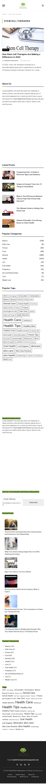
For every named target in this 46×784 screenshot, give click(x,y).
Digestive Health (8, 308)
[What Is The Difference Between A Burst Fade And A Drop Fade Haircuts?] (8, 199)
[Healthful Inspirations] (23, 5)
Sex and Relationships (10, 273)
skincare (35, 346)
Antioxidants (34, 296)
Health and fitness (8, 315)
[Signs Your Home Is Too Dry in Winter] (11, 564)
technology (21, 356)
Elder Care (6, 244)
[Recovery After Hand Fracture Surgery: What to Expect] (11, 581)
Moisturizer (28, 338)
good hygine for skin (10, 311)
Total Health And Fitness (22, 99)
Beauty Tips (28, 299)
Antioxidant (23, 296)
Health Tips (12, 326)
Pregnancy (6, 269)
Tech (4, 276)
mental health (17, 338)
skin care (8, 350)
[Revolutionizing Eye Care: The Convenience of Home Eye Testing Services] (11, 601)
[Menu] (3, 5)
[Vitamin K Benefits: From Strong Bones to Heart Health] (8, 223)
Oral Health (6, 266)
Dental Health (23, 304)
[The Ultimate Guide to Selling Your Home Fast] (8, 211)
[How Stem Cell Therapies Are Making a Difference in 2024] (23, 39)
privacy (8, 503)
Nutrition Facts (30, 342)
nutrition (20, 342)
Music (37, 338)
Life (3, 262)
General (6, 190)
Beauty (4, 241)
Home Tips (33, 335)
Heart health (7, 335)
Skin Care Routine (23, 351)
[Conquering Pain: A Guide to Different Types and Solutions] (8, 175)
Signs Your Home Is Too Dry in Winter (18, 572)
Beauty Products (17, 299)
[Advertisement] (23, 135)
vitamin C (31, 356)
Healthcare (27, 320)
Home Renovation (20, 335)
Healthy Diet (29, 326)
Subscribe (33, 502)
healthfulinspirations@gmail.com (25, 760)
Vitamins (39, 356)
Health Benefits (23, 315)
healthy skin (35, 331)
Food (4, 251)
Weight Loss (6, 280)
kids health (6, 338)
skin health (9, 355)
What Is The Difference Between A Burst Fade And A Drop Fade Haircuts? (29, 198)
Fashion (17, 308)
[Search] (42, 5)
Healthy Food (9, 331)
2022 (5, 296)
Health (5, 50)
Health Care (12, 320)
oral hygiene (23, 346)
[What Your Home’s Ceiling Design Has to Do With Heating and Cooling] (11, 544)
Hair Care (23, 311)
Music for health (8, 342)
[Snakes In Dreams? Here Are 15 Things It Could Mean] (8, 187)
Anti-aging (12, 296)
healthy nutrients (23, 331)
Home (4, 14)
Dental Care (9, 303)
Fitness (5, 248)
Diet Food (34, 304)
